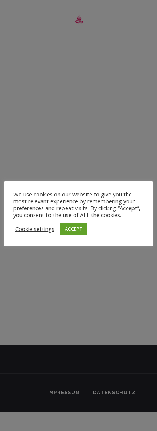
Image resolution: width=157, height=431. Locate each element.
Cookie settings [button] (34, 228)
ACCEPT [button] (73, 228)
